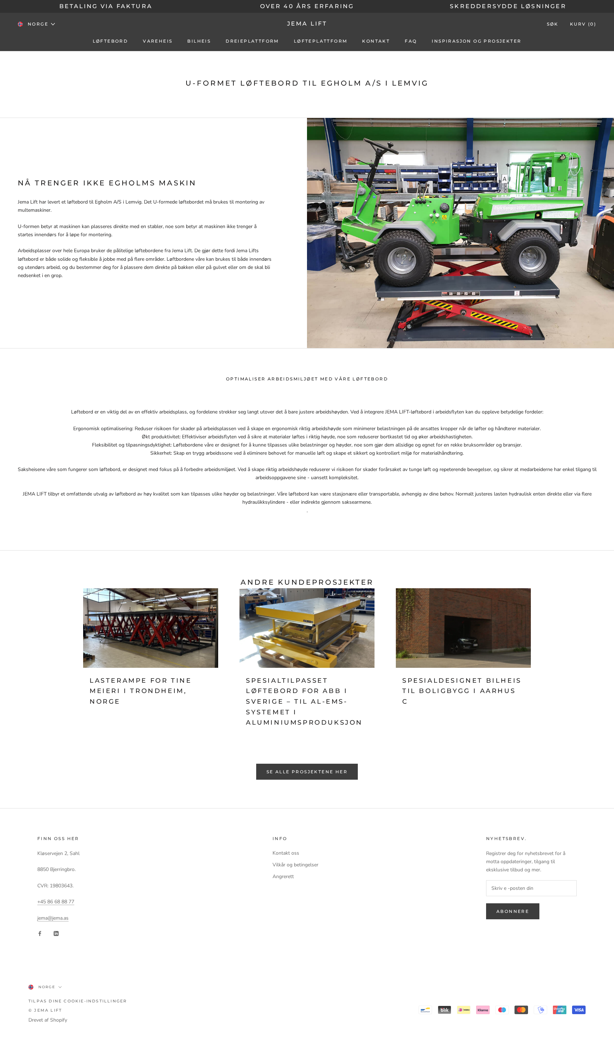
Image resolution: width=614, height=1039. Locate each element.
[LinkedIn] (56, 933)
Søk (553, 24)
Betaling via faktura (105, 6)
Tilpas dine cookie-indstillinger (77, 1001)
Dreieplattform (252, 41)
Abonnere (512, 911)
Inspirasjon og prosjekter (476, 41)
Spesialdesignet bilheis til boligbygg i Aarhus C (462, 691)
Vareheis (157, 41)
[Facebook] (39, 933)
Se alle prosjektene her (307, 771)
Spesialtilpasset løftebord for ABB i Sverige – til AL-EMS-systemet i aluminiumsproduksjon (304, 702)
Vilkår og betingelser (295, 864)
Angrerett (283, 876)
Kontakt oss (286, 853)
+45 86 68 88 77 (55, 901)
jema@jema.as (53, 918)
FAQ (411, 41)
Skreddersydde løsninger (508, 6)
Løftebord (110, 41)
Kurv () (583, 24)
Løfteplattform (321, 41)
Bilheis (199, 41)
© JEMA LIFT (45, 1010)
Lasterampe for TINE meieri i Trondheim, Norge (141, 691)
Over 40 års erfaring (307, 6)
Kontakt (376, 41)
